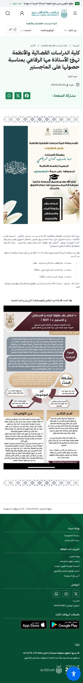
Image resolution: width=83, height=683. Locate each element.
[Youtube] (66, 593)
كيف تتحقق (17, 3)
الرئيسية (76, 45)
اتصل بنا (76, 600)
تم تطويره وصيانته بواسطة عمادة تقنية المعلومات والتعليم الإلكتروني (51, 657)
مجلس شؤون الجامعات (69, 561)
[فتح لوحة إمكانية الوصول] (74, 674)
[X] (75, 593)
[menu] (75, 13)
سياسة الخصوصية (71, 535)
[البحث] (8, 13)
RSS (77, 644)
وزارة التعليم (74, 556)
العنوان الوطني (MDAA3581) (66, 605)
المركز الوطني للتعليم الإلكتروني (66, 571)
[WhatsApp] (56, 593)
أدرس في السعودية (71, 575)
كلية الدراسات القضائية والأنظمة (54, 45)
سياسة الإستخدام (72, 540)
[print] (9, 95)
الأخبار (33, 45)
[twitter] (17, 95)
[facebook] (26, 95)
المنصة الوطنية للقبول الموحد (66, 566)
